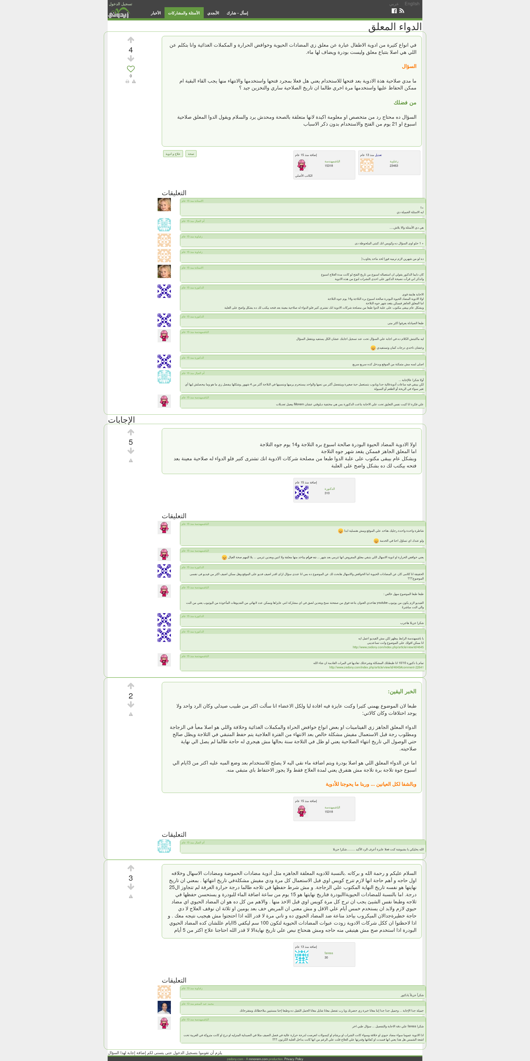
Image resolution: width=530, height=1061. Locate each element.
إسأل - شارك (237, 12)
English (412, 3)
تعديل (378, 154)
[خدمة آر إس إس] (401, 10)
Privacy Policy (293, 1059)
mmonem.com (258, 1059)
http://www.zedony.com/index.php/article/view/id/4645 (388, 647)
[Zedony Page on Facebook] (394, 10)
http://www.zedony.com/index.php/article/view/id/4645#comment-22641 (376, 667)
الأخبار (156, 12)
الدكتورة (330, 488)
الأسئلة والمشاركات (184, 12)
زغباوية (394, 161)
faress (329, 953)
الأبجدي (213, 12)
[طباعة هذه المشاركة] (127, 81)
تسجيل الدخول (120, 3)
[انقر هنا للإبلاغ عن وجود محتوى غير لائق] (134, 81)
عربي (394, 3)
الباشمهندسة (332, 161)
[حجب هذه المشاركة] (131, 460)
